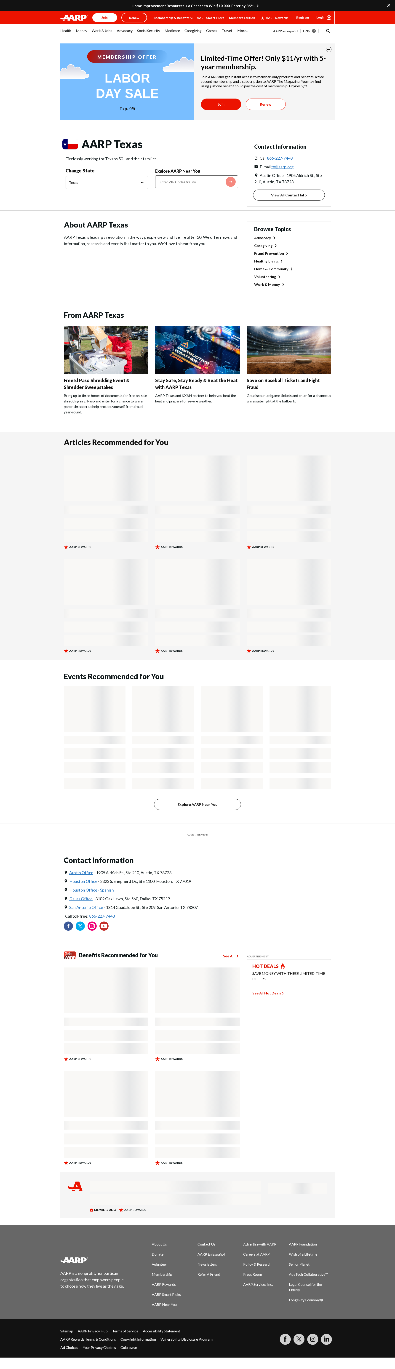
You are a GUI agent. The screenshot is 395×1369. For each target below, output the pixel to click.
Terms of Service (125, 1331)
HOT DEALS (265, 966)
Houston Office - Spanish (91, 889)
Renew (265, 104)
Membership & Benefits (171, 18)
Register (302, 17)
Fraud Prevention (269, 253)
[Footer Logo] (92, 1260)
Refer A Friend (209, 1274)
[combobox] (196, 181)
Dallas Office (81, 898)
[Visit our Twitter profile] (80, 926)
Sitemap (66, 1331)
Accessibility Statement (161, 1331)
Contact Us (206, 1244)
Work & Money (267, 284)
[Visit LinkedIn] (326, 1339)
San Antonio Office (86, 907)
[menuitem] (65, 33)
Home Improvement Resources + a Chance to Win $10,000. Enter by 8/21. (193, 5)
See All (228, 956)
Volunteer (159, 1264)
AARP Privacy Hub (93, 1331)
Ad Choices (69, 1347)
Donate (157, 1254)
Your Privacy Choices (99, 1347)
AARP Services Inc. (258, 1284)
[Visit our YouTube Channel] (104, 926)
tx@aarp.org (282, 166)
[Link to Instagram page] (92, 926)
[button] (328, 31)
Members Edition (242, 18)
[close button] (328, 49)
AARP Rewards (277, 18)
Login (320, 17)
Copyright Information (138, 1339)
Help (306, 31)
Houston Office (83, 881)
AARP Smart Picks (210, 18)
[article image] (106, 373)
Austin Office (81, 872)
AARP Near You (164, 1304)
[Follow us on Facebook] (68, 926)
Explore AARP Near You (177, 171)
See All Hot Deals (266, 993)
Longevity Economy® (306, 1300)
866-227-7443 (280, 158)
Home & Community (271, 269)
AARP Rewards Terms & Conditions (88, 1339)
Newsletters (207, 1264)
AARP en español (285, 31)
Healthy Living (266, 261)
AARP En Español (211, 1254)
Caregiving (263, 245)
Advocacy (262, 238)
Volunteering (265, 276)
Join (221, 104)
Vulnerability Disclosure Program (186, 1339)
